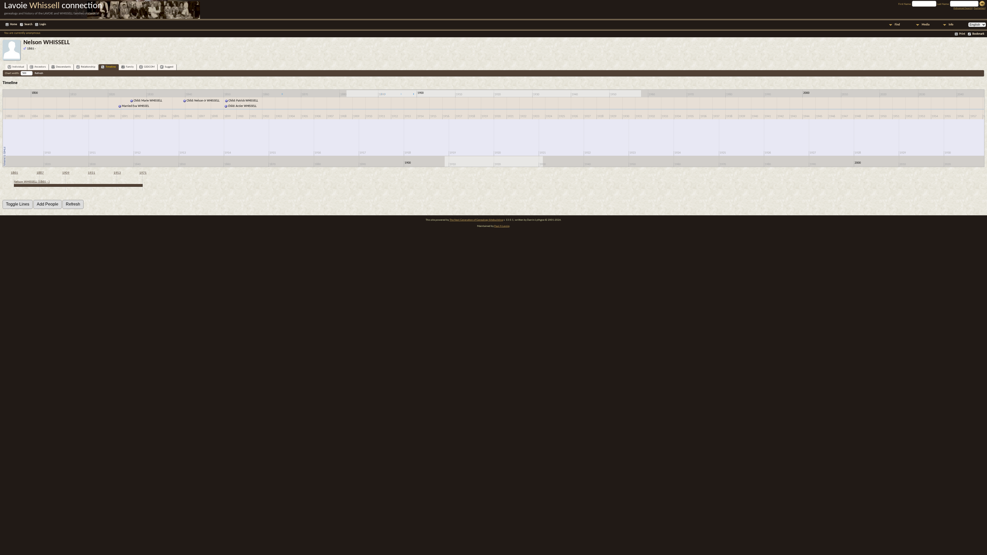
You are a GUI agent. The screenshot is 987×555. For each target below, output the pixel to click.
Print (962, 34)
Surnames (979, 8)
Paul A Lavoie (501, 226)
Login (43, 24)
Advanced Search (963, 8)
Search (28, 24)
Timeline (111, 67)
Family (130, 67)
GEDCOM (149, 67)
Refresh (39, 73)
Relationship (88, 67)
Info (951, 24)
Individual (18, 67)
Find (897, 24)
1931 (91, 172)
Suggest (169, 67)
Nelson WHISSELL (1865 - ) (32, 181)
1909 (65, 172)
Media (925, 24)
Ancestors (40, 67)
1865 (14, 172)
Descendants (63, 67)
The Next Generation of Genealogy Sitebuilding (476, 220)
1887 (40, 172)
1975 (143, 172)
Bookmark (978, 34)
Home (13, 24)
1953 (117, 172)
